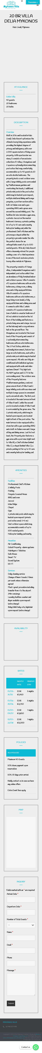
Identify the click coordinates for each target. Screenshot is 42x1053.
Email (10, 945)
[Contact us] (36, 1047)
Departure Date (14, 906)
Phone (9, 957)
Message (11, 970)
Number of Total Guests (17, 919)
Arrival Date (12, 894)
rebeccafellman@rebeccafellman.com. (14, 1038)
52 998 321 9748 (11, 1027)
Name (10, 932)
